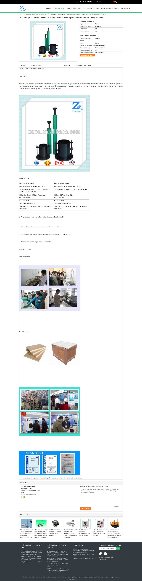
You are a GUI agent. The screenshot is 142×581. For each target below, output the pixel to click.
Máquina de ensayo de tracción (57, 478)
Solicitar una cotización (103, 2)
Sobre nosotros (73, 8)
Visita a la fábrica (91, 8)
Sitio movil (103, 559)
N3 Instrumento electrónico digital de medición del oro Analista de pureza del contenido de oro (32, 558)
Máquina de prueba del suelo (40, 14)
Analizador (78, 545)
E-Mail (101, 557)
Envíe (118, 548)
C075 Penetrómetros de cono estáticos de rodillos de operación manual (100, 532)
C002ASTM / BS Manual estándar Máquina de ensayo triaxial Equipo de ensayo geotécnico (58, 559)
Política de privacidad (28, 577)
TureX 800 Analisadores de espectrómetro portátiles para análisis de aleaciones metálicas (83, 550)
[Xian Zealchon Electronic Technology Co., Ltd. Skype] (22, 497)
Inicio (48, 8)
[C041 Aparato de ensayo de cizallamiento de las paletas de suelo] (85, 524)
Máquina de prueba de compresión (37, 478)
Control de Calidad (110, 8)
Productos (59, 8)
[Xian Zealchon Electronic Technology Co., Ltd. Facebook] (105, 554)
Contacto (125, 8)
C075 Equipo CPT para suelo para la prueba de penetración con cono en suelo (57, 565)
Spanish (118, 2)
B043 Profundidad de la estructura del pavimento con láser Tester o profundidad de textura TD (70, 533)
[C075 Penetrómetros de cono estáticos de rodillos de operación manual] (100, 524)
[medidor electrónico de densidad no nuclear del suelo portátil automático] (56, 524)
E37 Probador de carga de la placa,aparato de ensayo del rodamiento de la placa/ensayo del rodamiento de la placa (41, 533)
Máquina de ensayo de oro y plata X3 (31, 562)
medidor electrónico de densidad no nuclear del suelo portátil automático (55, 532)
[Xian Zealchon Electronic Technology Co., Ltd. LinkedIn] (101, 554)
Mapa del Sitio (109, 557)
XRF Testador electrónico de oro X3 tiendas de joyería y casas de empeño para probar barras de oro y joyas (32, 552)
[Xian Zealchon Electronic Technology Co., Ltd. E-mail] (24, 497)
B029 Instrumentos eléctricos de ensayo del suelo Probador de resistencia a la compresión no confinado (58, 570)
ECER (75, 579)
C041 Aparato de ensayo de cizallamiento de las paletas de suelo (84, 532)
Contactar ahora (88, 55)
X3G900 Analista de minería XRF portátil (84, 558)
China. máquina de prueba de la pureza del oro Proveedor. (51, 577)
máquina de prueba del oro (74, 478)
